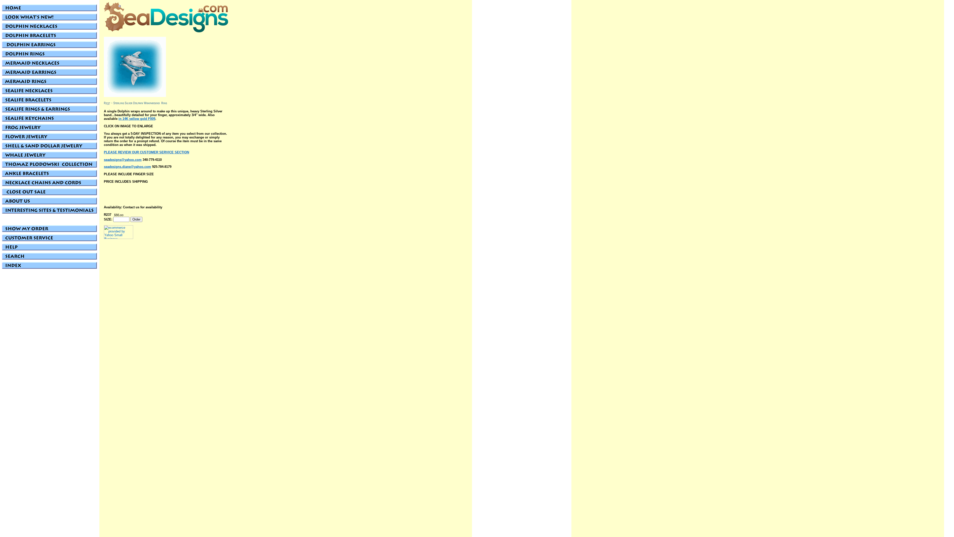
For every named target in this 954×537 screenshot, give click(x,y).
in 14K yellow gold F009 (137, 119)
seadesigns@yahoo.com (123, 160)
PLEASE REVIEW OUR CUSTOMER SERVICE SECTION (146, 152)
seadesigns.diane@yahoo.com (127, 167)
